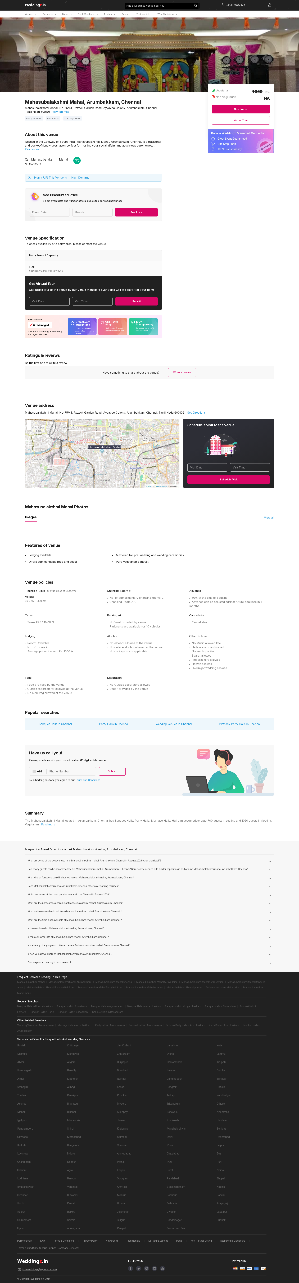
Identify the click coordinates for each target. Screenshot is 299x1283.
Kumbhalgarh (224, 1095)
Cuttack (221, 1220)
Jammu (221, 1053)
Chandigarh (24, 1161)
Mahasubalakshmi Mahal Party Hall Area (100, 987)
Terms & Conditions (63, 1240)
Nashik (221, 1186)
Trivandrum (173, 1103)
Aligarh (71, 1062)
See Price (136, 212)
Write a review (182, 372)
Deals (125, 14)
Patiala (221, 1087)
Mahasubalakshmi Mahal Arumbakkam (70, 982)
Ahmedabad (124, 1153)
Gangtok (172, 1087)
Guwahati (22, 1195)
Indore (71, 1153)
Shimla (71, 1220)
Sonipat (221, 1128)
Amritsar (122, 1186)
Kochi (20, 1203)
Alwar (20, 1062)
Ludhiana (22, 1178)
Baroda (71, 1178)
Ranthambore (25, 1128)
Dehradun (172, 1203)
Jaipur (220, 1145)
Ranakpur (72, 1095)
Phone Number (59, 771)
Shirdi (70, 1128)
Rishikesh (173, 1120)
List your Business (158, 1240)
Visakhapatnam (176, 1186)
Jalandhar (123, 1211)
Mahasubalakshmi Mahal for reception (203, 982)
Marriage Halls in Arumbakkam (74, 1025)
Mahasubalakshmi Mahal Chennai (114, 982)
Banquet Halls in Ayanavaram (107, 1006)
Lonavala (172, 1112)
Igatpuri (21, 1120)
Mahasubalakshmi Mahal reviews (144, 987)
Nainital (121, 1078)
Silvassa (22, 1137)
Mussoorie (73, 1120)
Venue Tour (241, 120)
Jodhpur (172, 1195)
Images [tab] (31, 517)
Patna (120, 1161)
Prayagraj (222, 1203)
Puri (169, 1161)
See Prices (240, 109)
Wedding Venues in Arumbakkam (35, 1025)
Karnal (71, 1203)
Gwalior (171, 1211)
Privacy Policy (90, 1240)
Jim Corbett (124, 1045)
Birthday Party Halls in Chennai (239, 724)
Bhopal (221, 1178)
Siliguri (121, 1220)
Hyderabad (223, 1137)
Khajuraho (123, 1128)
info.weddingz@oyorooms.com (39, 1269)
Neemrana (223, 1112)
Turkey (171, 1095)
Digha (170, 1053)
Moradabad (74, 1137)
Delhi (170, 1137)
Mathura (22, 1053)
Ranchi (221, 1195)
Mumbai (122, 1137)
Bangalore (73, 1145)
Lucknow (22, 1153)
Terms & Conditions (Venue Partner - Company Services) (48, 1248)
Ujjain (20, 1228)
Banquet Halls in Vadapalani (73, 1012)
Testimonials (133, 1240)
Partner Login (24, 1240)
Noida (220, 1170)
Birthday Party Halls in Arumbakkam (185, 1025)
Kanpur (121, 1170)
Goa (219, 1153)
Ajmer (20, 1078)
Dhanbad (122, 1070)
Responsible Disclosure (232, 1240)
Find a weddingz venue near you (145, 5)
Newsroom (112, 1240)
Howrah (121, 1203)
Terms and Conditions (87, 779)
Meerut (121, 1195)
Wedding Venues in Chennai (174, 724)
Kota (219, 1045)
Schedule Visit (229, 479)
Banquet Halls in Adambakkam (144, 1006)
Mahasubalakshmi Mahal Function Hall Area (50, 987)
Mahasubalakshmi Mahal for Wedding (157, 982)
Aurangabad (74, 1228)
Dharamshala (174, 1062)
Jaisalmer (173, 1045)
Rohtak (21, 1045)
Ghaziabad (173, 1153)
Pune (170, 1145)
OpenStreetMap (161, 486)
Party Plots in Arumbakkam (224, 1025)
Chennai (121, 1145)
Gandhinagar (174, 1220)
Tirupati (221, 1062)
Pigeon (148, 486)
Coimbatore (24, 1220)
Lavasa (171, 1070)
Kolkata (21, 1145)
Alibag (71, 1087)
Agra (70, 1170)
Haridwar (222, 1120)
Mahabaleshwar (176, 1128)
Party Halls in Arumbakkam (110, 1025)
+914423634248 (33, 163)
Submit (136, 301)
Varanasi (72, 1186)
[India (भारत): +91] (38, 771)
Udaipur (21, 1170)
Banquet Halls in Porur (42, 1012)
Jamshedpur (174, 1078)
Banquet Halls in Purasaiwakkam (35, 1006)
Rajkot (71, 1211)
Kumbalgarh (24, 1070)
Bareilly (71, 1070)
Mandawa (73, 1053)
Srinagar (221, 1078)
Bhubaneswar (25, 1186)
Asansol (22, 1103)
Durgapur (122, 1062)
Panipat (121, 1228)
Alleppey (122, 1112)
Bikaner (71, 1112)
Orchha (221, 1070)
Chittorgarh (73, 1045)
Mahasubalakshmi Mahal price (222, 987)
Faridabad (173, 1178)
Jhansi (121, 1120)
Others (221, 1103)
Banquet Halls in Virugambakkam (183, 1006)
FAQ (42, 1240)
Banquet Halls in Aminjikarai (72, 1006)
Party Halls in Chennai (113, 724)
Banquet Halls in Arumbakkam (145, 1025)
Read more (32, 149)
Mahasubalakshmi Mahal (31, 982)
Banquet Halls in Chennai (55, 724)
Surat (170, 1170)
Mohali (21, 1112)
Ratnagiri (22, 1087)
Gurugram (122, 1178)
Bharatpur (73, 1103)
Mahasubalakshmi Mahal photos (184, 987)
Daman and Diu (176, 1228)
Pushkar (122, 1095)
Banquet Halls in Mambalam (220, 1006)
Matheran (72, 1078)
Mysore (121, 1103)
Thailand (22, 1095)
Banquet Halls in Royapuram (107, 1012)
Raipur (21, 1211)
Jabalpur (222, 1211)
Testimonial (142, 14)
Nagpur (71, 1161)
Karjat (120, 1087)
